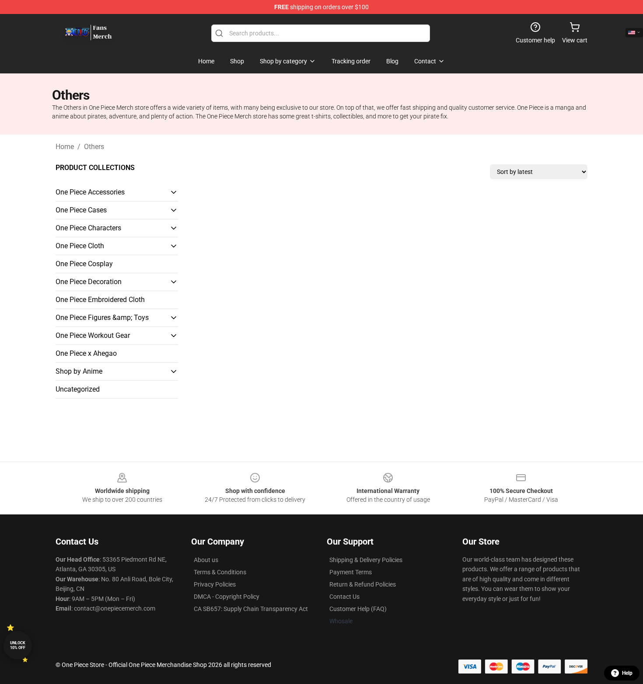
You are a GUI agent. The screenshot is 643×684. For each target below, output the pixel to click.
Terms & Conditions (220, 572)
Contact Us (344, 596)
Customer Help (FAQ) (358, 608)
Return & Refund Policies (362, 584)
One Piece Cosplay (84, 264)
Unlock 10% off (17, 645)
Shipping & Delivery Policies (365, 559)
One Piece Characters (88, 228)
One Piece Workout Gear (93, 335)
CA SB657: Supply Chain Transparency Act (251, 608)
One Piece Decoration (89, 282)
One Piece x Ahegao (86, 353)
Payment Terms (350, 572)
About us (206, 559)
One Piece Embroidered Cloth (100, 299)
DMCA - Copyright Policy (226, 596)
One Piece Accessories (90, 192)
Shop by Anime (79, 371)
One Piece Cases (81, 210)
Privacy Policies (215, 584)
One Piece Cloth (80, 246)
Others (94, 146)
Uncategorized (78, 389)
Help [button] (627, 673)
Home (65, 146)
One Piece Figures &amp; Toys (102, 317)
